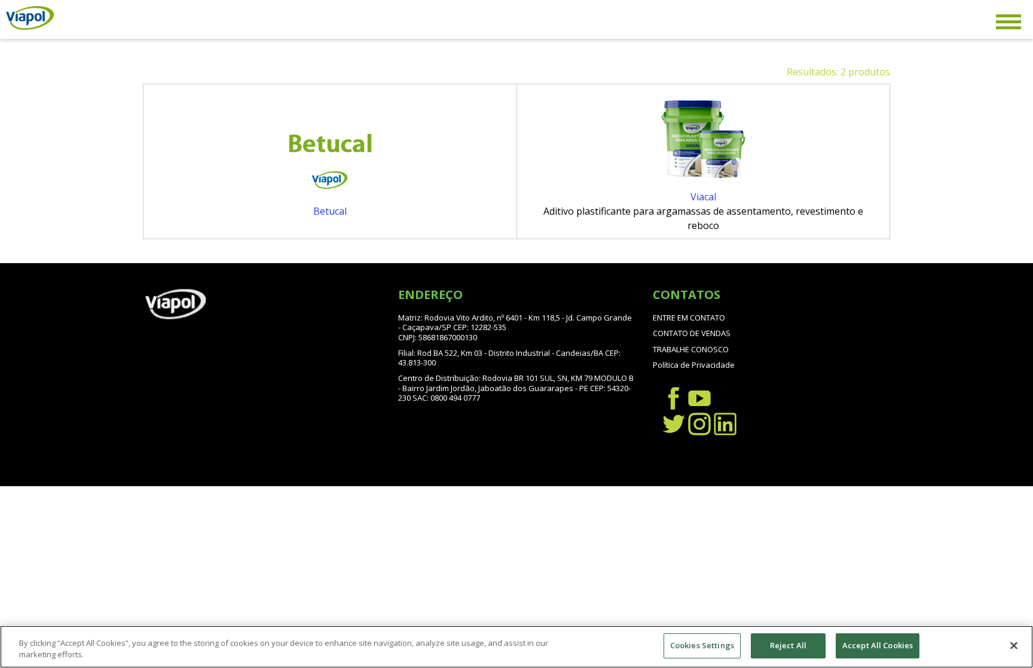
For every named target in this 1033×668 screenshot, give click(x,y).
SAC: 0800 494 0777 (446, 397)
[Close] (1014, 645)
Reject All (788, 645)
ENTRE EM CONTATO (689, 317)
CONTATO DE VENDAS (692, 333)
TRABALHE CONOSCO (691, 349)
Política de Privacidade (694, 364)
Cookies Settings (702, 645)
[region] (516, 647)
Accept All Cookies (877, 645)
